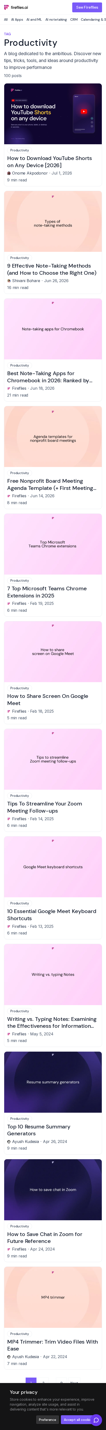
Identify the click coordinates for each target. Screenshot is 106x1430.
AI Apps (17, 19)
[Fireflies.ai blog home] (16, 7)
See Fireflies (87, 7)
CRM (74, 19)
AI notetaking (56, 19)
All (6, 19)
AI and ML (34, 19)
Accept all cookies (78, 1419)
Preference (47, 1419)
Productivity (19, 150)
